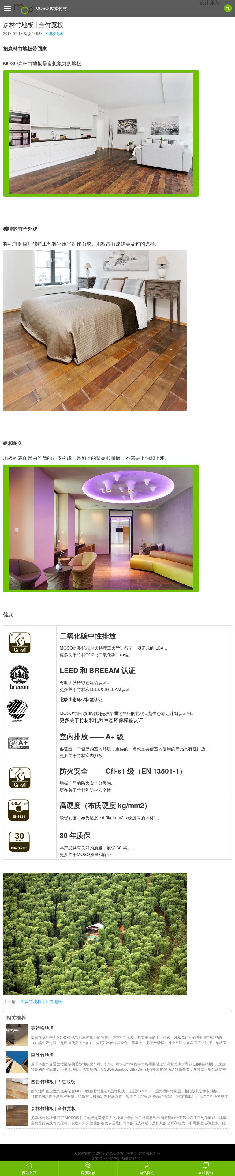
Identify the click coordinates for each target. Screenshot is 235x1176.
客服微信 (88, 1172)
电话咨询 (147, 1172)
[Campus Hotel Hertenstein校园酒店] (101, 528)
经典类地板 (55, 33)
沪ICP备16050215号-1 (125, 1158)
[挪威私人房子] (101, 133)
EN (228, 8)
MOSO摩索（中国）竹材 (125, 1152)
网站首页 (29, 1172)
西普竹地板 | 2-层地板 (41, 1001)
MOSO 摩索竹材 (51, 8)
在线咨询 (205, 1172)
